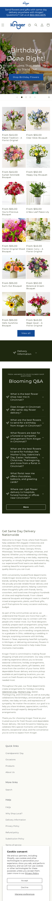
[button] (36, 25)
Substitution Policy (15, 838)
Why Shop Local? (14, 813)
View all (26, 333)
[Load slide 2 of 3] (26, 97)
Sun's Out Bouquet (12, 286)
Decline (24, 887)
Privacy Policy (32, 873)
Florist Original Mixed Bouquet (13, 250)
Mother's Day (24, 692)
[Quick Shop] (29, 25)
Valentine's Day (9, 692)
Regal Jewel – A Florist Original (34, 324)
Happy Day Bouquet (36, 175)
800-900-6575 (38, 15)
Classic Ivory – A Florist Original (34, 250)
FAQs (8, 807)
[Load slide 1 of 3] (21, 97)
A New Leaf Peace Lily (37, 212)
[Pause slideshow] (49, 97)
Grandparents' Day (15, 753)
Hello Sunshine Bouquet (10, 324)
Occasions (11, 759)
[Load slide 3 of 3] (30, 97)
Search (9, 789)
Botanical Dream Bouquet (35, 287)
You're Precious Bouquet (10, 213)
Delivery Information (16, 820)
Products (10, 766)
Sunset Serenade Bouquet (11, 176)
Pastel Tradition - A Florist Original (12, 139)
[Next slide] (35, 97)
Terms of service (13, 845)
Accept (24, 880)
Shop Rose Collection (26, 81)
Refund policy (12, 832)
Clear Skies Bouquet (36, 138)
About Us (10, 772)
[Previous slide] (17, 97)
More (26, 507)
